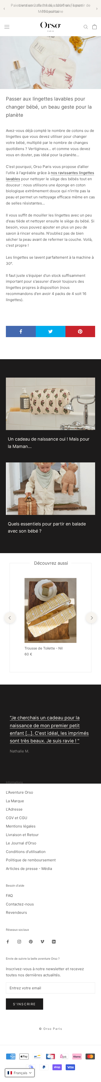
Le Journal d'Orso (21, 843)
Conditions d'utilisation (26, 851)
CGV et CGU (16, 817)
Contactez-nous (20, 904)
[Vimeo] (42, 941)
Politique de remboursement (31, 860)
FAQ (9, 895)
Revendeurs (16, 912)
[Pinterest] (31, 941)
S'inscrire (24, 1004)
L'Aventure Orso (19, 792)
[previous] (9, 617)
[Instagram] (19, 941)
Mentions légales (21, 826)
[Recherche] (86, 27)
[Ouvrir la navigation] (6, 26)
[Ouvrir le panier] (94, 26)
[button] (19, 1073)
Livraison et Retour (22, 834)
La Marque (15, 801)
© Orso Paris (50, 1029)
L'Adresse (14, 809)
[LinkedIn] (54, 941)
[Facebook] (8, 941)
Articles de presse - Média (29, 868)
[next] (91, 617)
